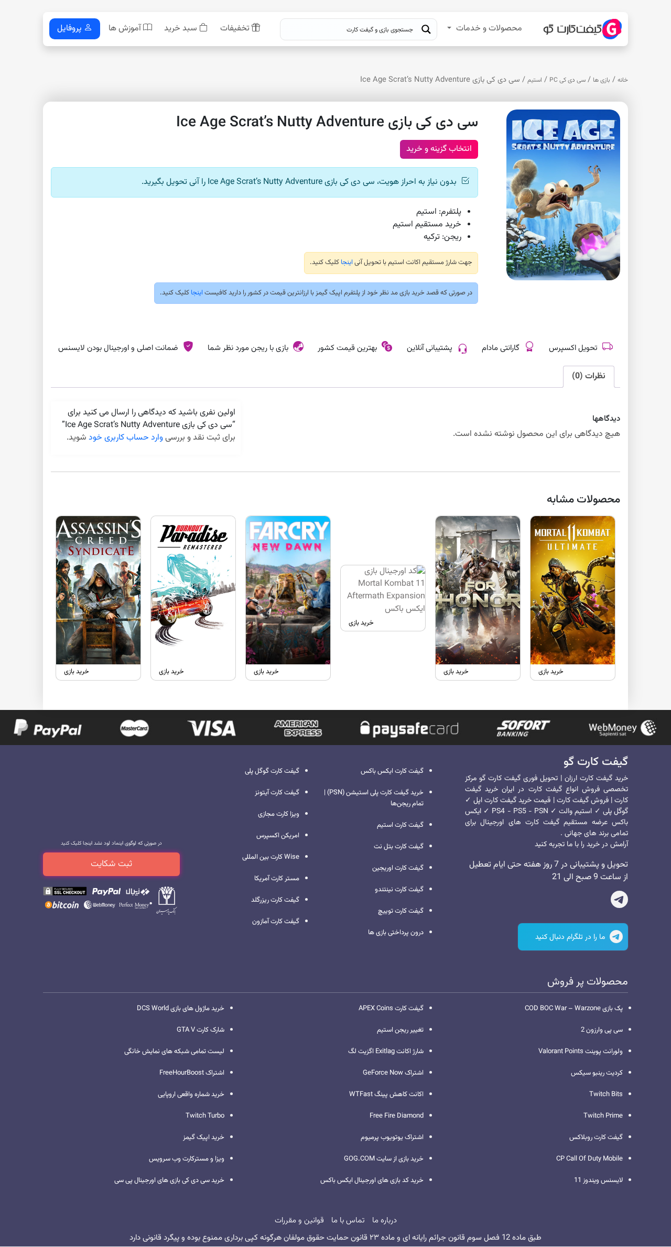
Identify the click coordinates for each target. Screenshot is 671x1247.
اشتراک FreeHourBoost (191, 1073)
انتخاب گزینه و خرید (439, 149)
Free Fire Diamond (397, 1116)
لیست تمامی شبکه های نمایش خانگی (174, 1051)
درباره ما (384, 1221)
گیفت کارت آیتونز (277, 792)
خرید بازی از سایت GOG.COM (384, 1159)
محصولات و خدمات (489, 28)
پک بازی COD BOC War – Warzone (574, 1008)
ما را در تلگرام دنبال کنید (571, 937)
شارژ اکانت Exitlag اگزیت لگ (386, 1051)
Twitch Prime (603, 1116)
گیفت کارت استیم (400, 825)
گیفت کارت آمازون (275, 921)
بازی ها (601, 80)
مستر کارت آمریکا (276, 878)
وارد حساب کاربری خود (126, 437)
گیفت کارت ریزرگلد (275, 900)
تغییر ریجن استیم (400, 1030)
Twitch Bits (606, 1094)
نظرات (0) (588, 376)
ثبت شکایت (111, 864)
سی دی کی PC (567, 80)
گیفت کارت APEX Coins (391, 1008)
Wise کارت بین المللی (270, 857)
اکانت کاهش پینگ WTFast (386, 1094)
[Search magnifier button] (426, 29)
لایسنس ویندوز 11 (598, 1180)
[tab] (588, 377)
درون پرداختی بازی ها (396, 932)
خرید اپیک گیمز (203, 1137)
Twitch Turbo (205, 1116)
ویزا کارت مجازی (278, 814)
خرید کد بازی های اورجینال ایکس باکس (372, 1180)
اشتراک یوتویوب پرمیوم (392, 1137)
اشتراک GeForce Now (393, 1073)
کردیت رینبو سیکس (597, 1073)
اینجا (346, 262)
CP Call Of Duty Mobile (589, 1159)
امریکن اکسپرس (277, 835)
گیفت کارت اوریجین (398, 868)
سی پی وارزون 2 (602, 1030)
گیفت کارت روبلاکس (596, 1137)
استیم (534, 80)
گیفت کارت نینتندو (399, 889)
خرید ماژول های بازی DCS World (180, 1008)
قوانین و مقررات (299, 1221)
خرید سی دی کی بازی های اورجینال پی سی (169, 1180)
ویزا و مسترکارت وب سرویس (186, 1159)
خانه (623, 80)
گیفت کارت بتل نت (399, 846)
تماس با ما (348, 1221)
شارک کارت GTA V (200, 1030)
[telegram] (619, 901)
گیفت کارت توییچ (401, 911)
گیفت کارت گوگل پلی (272, 771)
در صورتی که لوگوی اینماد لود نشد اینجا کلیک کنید (111, 843)
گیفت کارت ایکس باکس (392, 771)
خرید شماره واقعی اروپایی (191, 1094)
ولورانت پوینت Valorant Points (580, 1051)
